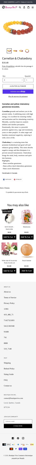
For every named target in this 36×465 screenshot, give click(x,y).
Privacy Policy (9, 303)
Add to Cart (27, 271)
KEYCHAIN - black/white (9, 228)
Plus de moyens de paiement (18, 96)
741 (5, 337)
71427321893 (9, 320)
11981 (6, 309)
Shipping (7, 363)
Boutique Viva (13, 455)
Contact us (8, 386)
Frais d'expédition (8, 66)
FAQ (5, 380)
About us (7, 292)
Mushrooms (26, 227)
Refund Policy (9, 369)
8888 (6, 343)
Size (4, 76)
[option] (9, 51)
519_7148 (8, 349)
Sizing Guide (9, 374)
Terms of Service (10, 298)
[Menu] (33, 7)
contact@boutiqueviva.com (13, 398)
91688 (6, 332)
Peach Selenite (26, 260)
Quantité (28, 76)
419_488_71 (8, 315)
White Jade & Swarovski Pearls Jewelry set (9, 262)
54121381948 (9, 326)
